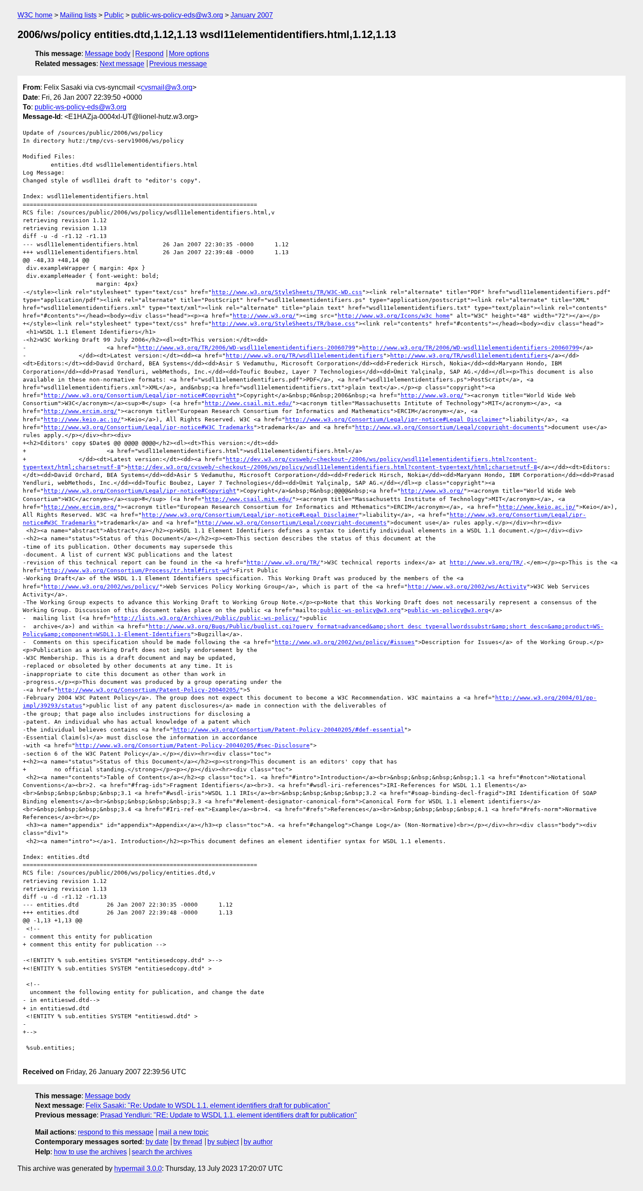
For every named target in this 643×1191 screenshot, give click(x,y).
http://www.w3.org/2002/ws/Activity (467, 586)
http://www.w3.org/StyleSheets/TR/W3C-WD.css (287, 292)
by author (258, 1141)
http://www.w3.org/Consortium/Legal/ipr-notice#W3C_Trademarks (149, 427)
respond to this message (116, 1132)
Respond (149, 53)
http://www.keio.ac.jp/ (82, 419)
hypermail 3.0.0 (138, 1168)
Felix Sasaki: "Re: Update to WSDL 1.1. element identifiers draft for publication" (208, 1105)
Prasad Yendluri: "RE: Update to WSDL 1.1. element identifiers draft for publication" (228, 1115)
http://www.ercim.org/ (80, 411)
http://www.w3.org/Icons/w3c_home (394, 315)
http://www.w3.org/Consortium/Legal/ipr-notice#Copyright (140, 395)
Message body (107, 53)
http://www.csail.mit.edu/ (248, 403)
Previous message (178, 63)
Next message (122, 63)
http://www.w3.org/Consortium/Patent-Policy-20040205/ (149, 690)
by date (157, 1141)
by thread (187, 1141)
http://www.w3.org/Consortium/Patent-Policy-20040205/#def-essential (288, 729)
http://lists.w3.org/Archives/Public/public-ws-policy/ (206, 618)
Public (114, 15)
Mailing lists (78, 15)
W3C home (34, 15)
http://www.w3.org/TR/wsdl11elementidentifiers (304, 355)
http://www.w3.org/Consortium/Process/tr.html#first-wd (136, 570)
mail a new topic (183, 1132)
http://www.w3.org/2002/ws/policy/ (101, 586)
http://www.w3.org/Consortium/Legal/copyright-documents (449, 427)
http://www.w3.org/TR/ (283, 562)
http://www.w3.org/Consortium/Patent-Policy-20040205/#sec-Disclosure (192, 745)
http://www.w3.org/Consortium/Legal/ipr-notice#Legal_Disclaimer (393, 419)
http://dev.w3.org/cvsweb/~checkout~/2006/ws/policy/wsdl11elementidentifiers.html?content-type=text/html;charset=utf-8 (332, 467)
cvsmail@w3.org (166, 87)
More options (189, 53)
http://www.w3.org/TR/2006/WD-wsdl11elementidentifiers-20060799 (246, 347)
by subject (223, 1141)
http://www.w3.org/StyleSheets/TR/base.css (283, 323)
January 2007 (252, 15)
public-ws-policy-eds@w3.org (177, 15)
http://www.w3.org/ (264, 315)
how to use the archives (90, 1152)
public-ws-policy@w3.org (360, 610)
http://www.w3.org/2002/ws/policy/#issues (345, 642)
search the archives (162, 1152)
